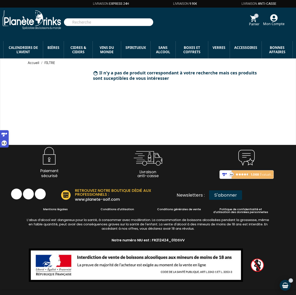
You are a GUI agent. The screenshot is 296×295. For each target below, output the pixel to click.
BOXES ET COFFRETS (191, 49)
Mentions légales (55, 209)
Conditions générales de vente (179, 209)
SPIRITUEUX (135, 47)
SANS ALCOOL (163, 49)
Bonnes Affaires (277, 49)
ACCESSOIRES (245, 47)
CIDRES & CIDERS (78, 49)
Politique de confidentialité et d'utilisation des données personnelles (240, 210)
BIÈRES (53, 47)
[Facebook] (16, 194)
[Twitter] (40, 194)
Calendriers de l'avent (23, 49)
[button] (225, 195)
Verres (219, 47)
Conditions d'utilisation (117, 209)
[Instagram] (28, 194)
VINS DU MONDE (107, 49)
